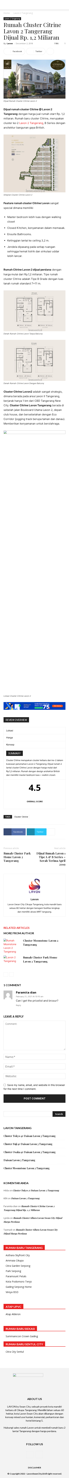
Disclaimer (34, 1467)
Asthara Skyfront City (18, 1255)
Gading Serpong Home (19, 1286)
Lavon (10, 43)
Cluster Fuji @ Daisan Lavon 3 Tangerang (28, 1144)
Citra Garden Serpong (18, 1265)
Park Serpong (13, 1271)
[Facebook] (29, 1454)
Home (7, 13)
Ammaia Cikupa (15, 1260)
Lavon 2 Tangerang (23, 13)
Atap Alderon (13, 1314)
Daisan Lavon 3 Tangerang (19, 1160)
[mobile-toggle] (6, 4)
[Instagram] (39, 1454)
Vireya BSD (12, 1292)
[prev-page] (6, 974)
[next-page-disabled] (11, 974)
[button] (64, 4)
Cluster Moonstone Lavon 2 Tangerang (27, 1168)
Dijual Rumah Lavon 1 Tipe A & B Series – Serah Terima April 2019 (50, 858)
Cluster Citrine (21, 816)
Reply (18, 1005)
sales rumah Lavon (24, 1427)
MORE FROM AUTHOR (19, 933)
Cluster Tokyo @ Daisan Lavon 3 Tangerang (30, 1136)
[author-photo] (34, 894)
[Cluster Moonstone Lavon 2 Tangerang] (12, 946)
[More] (50, 51)
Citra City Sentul (15, 1351)
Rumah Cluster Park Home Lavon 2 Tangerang (17, 857)
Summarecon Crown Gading (22, 1336)
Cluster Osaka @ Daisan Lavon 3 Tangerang (30, 1152)
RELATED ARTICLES (17, 927)
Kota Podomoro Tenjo (19, 1281)
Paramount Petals (16, 1276)
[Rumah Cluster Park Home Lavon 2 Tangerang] (12, 961)
